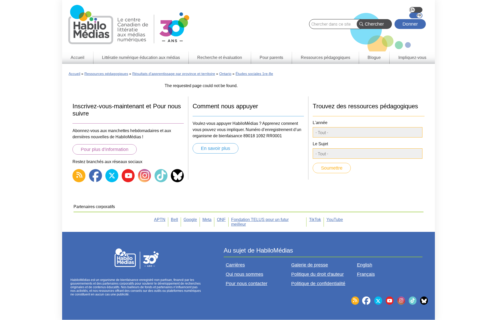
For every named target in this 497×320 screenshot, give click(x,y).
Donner (410, 24)
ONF (221, 219)
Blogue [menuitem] (374, 57)
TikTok (315, 219)
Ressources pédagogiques (106, 74)
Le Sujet (320, 144)
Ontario (225, 74)
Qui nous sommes (244, 274)
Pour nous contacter (246, 283)
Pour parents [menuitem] (271, 57)
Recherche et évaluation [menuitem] (219, 57)
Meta (206, 219)
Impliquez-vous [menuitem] (412, 57)
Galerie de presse (309, 265)
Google (190, 219)
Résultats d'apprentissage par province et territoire (173, 74)
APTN (159, 219)
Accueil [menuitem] (77, 57)
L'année (320, 122)
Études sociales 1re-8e (254, 74)
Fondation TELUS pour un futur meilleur (260, 221)
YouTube (334, 219)
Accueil (74, 74)
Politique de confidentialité (318, 283)
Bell (174, 219)
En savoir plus (215, 148)
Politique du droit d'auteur (317, 274)
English (415, 10)
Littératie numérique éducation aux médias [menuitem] (141, 57)
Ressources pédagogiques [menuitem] (325, 57)
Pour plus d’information (104, 149)
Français (415, 15)
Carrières (235, 265)
